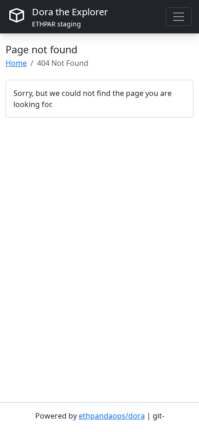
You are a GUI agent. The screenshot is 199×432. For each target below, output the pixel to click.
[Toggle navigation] (179, 16)
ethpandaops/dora (112, 416)
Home (16, 63)
